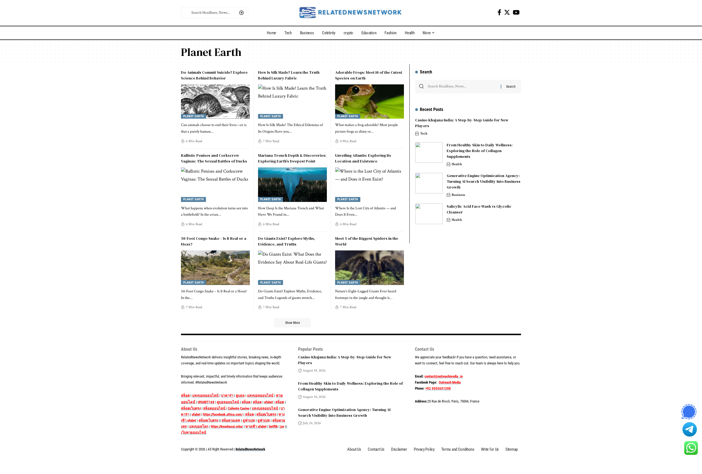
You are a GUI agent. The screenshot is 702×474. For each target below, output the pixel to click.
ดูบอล (240, 395)
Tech (424, 133)
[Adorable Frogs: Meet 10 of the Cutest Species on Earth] (369, 101)
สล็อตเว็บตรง (191, 408)
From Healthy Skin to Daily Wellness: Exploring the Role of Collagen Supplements (480, 150)
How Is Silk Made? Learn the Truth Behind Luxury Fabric (288, 75)
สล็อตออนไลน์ (214, 408)
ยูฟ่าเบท (249, 420)
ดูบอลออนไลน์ (228, 402)
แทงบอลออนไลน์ (205, 395)
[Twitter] (507, 12)
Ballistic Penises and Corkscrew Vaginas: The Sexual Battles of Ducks (214, 158)
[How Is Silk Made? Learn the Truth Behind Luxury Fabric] (292, 101)
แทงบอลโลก (198, 426)
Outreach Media (450, 382)
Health (457, 164)
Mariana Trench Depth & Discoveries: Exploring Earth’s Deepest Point (292, 158)
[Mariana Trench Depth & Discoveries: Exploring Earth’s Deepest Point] (292, 184)
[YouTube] (516, 12)
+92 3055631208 (438, 388)
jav (282, 426)
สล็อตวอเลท (231, 420)
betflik (273, 426)
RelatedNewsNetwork (250, 449)
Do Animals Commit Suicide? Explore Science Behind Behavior (214, 75)
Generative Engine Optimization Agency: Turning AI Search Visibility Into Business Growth (483, 181)
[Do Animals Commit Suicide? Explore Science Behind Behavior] (215, 101)
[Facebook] (499, 12)
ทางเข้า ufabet (256, 426)
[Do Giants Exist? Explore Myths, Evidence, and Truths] (292, 267)
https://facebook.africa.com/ (223, 414)
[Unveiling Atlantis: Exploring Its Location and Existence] (369, 184)
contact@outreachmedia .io (443, 376)
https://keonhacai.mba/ (227, 426)
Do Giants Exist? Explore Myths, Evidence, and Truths (286, 241)
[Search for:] (462, 86)
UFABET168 (206, 402)
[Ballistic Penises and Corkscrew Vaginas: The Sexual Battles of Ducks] (215, 184)
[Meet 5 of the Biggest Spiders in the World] (369, 267)
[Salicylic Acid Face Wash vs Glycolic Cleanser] (429, 214)
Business (458, 195)
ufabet (268, 402)
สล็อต (185, 395)
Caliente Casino (238, 408)
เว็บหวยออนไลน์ (193, 432)
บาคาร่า (227, 395)
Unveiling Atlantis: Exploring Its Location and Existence (363, 158)
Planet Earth (193, 116)
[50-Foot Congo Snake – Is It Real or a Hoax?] (215, 267)
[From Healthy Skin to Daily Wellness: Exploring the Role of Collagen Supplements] (429, 152)
